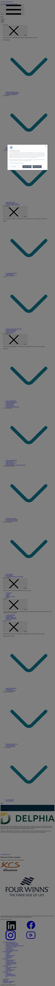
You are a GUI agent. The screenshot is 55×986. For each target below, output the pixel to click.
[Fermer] (45, 146)
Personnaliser (13, 166)
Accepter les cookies (27, 166)
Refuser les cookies (37, 166)
